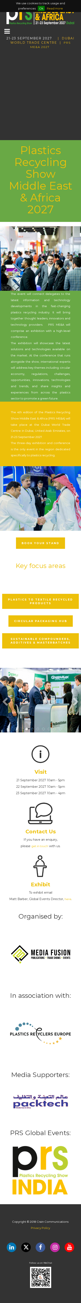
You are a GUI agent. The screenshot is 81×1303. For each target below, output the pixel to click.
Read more (55, 8)
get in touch (39, 846)
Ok (41, 8)
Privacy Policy (40, 1228)
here (68, 899)
